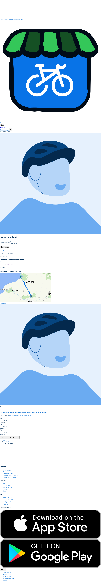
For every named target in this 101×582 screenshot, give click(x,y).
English (4, 569)
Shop (4, 491)
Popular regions (7, 487)
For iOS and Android (8, 473)
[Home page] (50, 9)
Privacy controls (7, 576)
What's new (6, 489)
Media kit (5, 504)
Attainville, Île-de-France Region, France (20, 415)
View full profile (5, 247)
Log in (3, 127)
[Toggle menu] (10, 129)
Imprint (5, 580)
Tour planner (6, 472)
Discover (2, 19)
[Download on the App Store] (50, 524)
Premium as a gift (8, 499)
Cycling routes (7, 485)
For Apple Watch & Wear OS (10, 475)
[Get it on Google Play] (50, 553)
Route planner (9, 19)
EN (3, 125)
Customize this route (14, 437)
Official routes (7, 484)
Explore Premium (7, 497)
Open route (4, 437)
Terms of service (7, 572)
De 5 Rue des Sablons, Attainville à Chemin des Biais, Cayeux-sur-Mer (23, 412)
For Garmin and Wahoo (9, 477)
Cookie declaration (8, 578)
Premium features (18, 19)
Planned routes (8, 264)
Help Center (6, 503)
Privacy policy (7, 574)
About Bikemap (7, 501)
